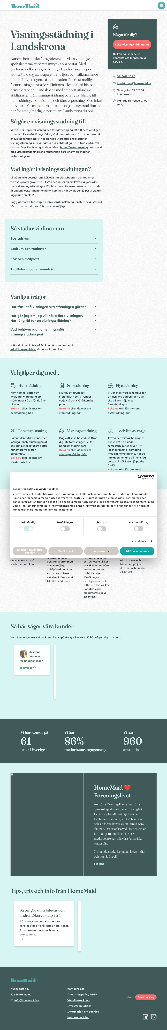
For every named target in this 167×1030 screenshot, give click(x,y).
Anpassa (99, 551)
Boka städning (146, 997)
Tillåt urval (65, 551)
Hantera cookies (78, 1017)
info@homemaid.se (22, 349)
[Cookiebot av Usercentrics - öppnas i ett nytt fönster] (140, 476)
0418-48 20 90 (126, 76)
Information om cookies (83, 1011)
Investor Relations (79, 1006)
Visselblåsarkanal (78, 1000)
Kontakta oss (75, 988)
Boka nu (15, 408)
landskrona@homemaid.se (134, 83)
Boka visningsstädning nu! (132, 44)
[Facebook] (145, 1017)
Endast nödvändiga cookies (29, 551)
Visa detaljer (140, 540)
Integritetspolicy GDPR (82, 994)
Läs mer (99, 863)
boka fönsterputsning (74, 147)
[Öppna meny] (161, 5)
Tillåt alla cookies (137, 551)
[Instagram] (154, 1017)
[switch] (65, 528)
